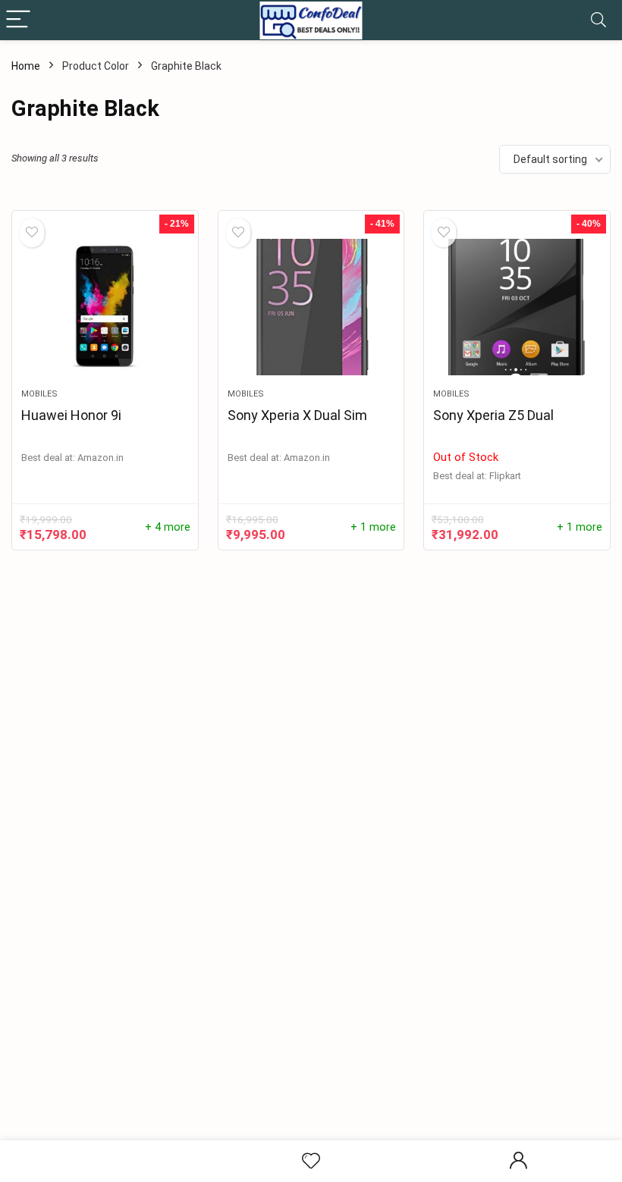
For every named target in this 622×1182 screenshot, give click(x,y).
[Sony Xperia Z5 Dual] (517, 307)
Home (25, 66)
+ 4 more (167, 527)
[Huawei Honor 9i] (105, 307)
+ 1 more (373, 527)
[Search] (598, 20)
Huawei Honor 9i (71, 415)
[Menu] (18, 20)
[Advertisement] (316, 1023)
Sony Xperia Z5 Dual (493, 415)
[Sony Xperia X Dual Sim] (311, 307)
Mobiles (39, 394)
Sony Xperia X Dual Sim (297, 415)
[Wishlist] (311, 1161)
